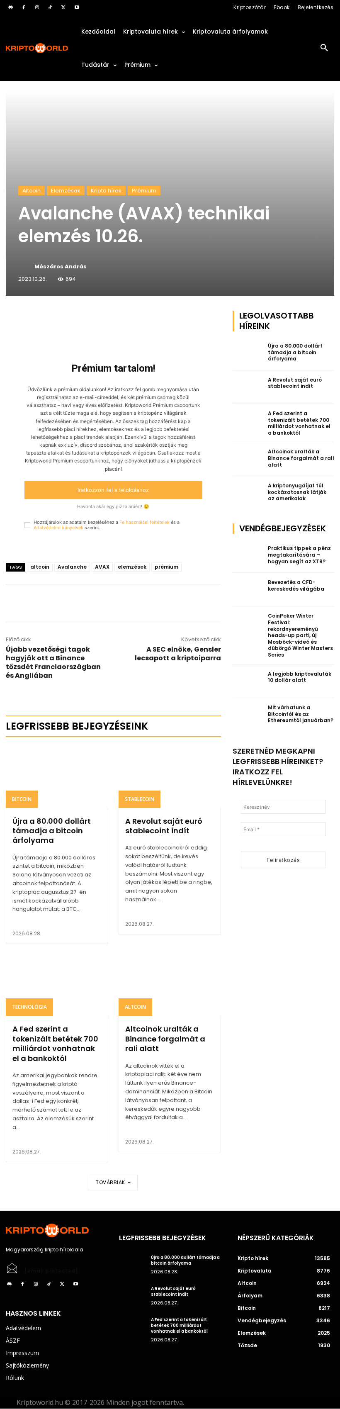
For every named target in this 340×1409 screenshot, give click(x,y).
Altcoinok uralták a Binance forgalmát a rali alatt (165, 1039)
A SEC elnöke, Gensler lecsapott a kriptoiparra (178, 654)
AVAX (102, 566)
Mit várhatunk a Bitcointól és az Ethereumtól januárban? (300, 714)
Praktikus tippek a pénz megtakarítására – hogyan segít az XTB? (299, 555)
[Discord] (10, 7)
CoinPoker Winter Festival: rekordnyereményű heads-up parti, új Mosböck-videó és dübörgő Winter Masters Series (300, 635)
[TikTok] (50, 7)
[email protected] (51, 1270)
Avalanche (72, 566)
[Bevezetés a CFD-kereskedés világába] (248, 590)
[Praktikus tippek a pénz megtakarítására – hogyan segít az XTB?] (248, 556)
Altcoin (31, 191)
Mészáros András (60, 266)
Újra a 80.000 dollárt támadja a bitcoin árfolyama (51, 831)
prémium (166, 566)
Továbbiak (110, 1182)
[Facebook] (23, 7)
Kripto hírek (106, 191)
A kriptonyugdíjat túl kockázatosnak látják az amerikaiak (297, 492)
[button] (324, 48)
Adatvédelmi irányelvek (58, 528)
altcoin (39, 566)
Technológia (29, 1006)
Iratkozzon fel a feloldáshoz (113, 490)
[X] (63, 7)
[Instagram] (36, 7)
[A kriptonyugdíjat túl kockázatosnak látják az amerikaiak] (248, 493)
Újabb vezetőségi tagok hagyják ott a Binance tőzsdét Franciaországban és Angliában (53, 662)
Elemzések (65, 191)
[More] (100, 319)
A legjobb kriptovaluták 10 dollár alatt (299, 677)
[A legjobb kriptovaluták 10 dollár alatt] (248, 681)
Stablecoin (139, 799)
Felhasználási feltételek (144, 522)
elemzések (132, 566)
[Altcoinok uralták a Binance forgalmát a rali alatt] (170, 985)
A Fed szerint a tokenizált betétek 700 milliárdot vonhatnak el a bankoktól (55, 1043)
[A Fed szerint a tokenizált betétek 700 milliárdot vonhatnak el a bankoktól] (57, 985)
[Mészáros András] (25, 266)
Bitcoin (22, 799)
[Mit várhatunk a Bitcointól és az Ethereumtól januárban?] (248, 715)
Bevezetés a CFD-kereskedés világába (296, 585)
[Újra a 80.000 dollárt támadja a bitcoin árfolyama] (57, 777)
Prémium (144, 191)
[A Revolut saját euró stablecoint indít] (170, 777)
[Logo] (37, 48)
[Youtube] (76, 7)
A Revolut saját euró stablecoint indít (163, 826)
